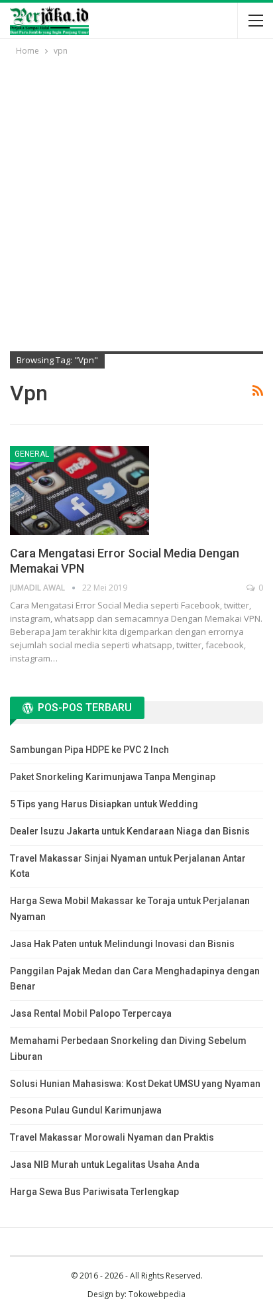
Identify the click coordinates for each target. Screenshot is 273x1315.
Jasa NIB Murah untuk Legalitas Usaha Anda (104, 1164)
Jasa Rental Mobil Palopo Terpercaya (91, 1013)
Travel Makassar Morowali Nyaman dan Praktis (112, 1137)
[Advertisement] (136, 201)
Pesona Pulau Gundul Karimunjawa (86, 1110)
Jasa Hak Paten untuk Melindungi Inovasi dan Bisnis (122, 944)
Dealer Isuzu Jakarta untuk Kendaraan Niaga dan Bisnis (130, 831)
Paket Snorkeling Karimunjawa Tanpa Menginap (112, 777)
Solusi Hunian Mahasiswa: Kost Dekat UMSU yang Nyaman (135, 1083)
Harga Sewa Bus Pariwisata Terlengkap (94, 1191)
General (32, 454)
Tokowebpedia (157, 1294)
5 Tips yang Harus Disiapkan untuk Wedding (104, 804)
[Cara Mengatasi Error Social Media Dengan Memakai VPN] (79, 490)
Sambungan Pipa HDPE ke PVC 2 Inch (89, 749)
